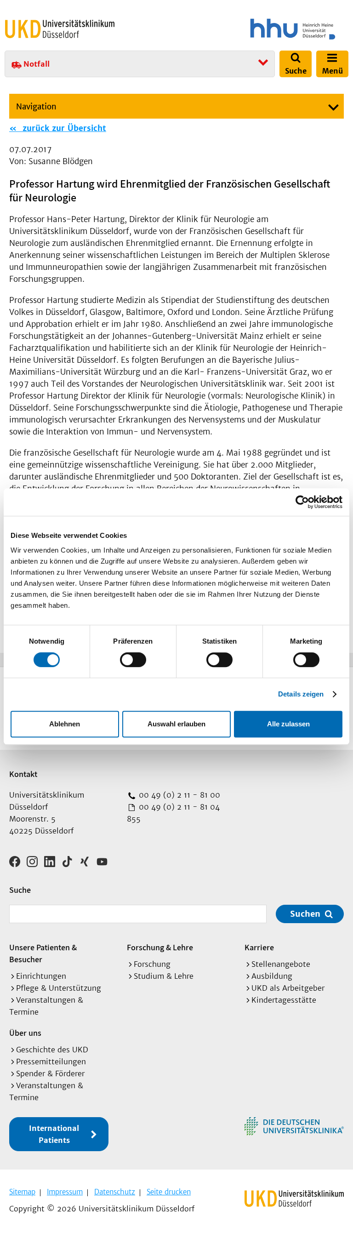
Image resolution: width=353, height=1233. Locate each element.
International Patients (54, 1134)
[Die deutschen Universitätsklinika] (294, 1126)
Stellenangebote (280, 964)
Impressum (65, 1191)
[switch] (133, 659)
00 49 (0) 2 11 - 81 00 (178, 794)
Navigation (36, 107)
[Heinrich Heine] (264, 29)
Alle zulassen (288, 724)
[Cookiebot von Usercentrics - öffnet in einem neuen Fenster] (302, 502)
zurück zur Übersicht (63, 128)
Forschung (152, 964)
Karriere (259, 947)
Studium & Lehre (164, 976)
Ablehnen (64, 724)
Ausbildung (271, 976)
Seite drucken (169, 1191)
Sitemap (22, 1191)
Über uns (25, 1033)
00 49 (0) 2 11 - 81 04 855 (173, 812)
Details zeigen (301, 694)
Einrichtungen (41, 976)
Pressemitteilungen (51, 1061)
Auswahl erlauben (176, 724)
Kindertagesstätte (283, 1000)
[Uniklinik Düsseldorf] (59, 29)
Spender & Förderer (50, 1073)
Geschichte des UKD (52, 1049)
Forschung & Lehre (160, 947)
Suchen (305, 913)
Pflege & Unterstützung (58, 988)
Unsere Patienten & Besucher (43, 953)
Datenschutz (114, 1191)
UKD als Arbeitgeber (288, 988)
